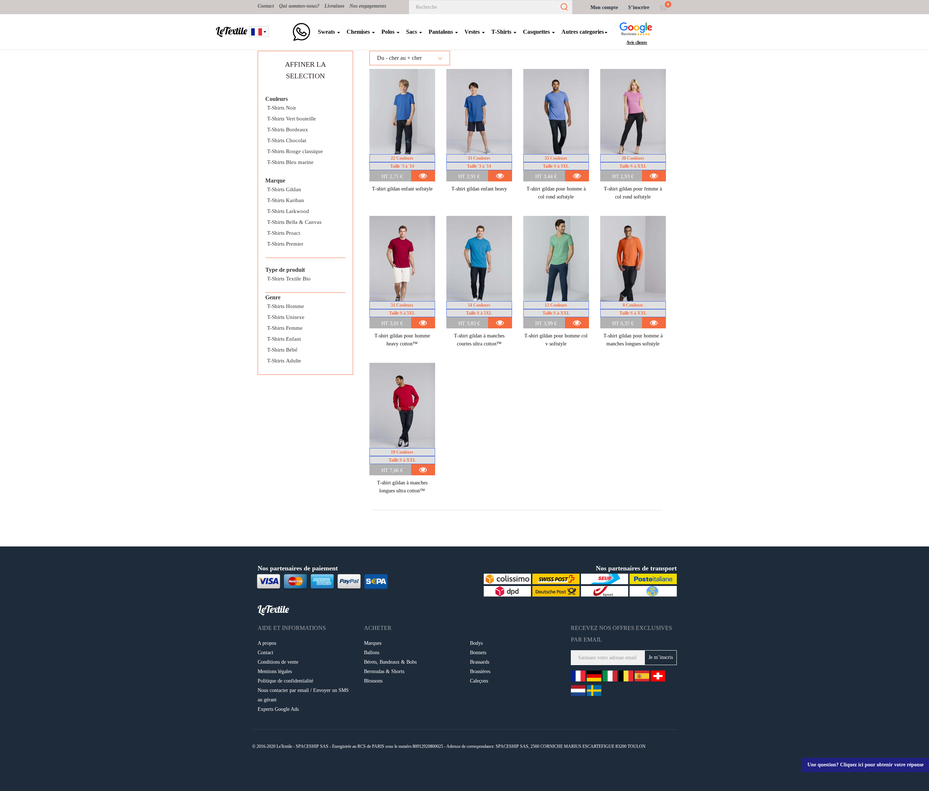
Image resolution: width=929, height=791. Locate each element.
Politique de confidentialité (285, 681)
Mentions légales (275, 671)
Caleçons (479, 681)
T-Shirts (502, 32)
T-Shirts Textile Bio (289, 279)
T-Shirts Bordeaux (287, 129)
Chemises (359, 32)
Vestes (472, 32)
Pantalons (441, 32)
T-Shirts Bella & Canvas (294, 222)
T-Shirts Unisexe (285, 317)
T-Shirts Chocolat (286, 140)
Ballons (371, 652)
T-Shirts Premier (285, 244)
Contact (266, 6)
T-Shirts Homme (285, 306)
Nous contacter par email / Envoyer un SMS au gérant (303, 695)
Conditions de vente (278, 662)
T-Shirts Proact (283, 233)
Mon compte (604, 7)
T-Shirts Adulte (284, 361)
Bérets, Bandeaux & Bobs (390, 662)
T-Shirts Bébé (282, 350)
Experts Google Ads (278, 709)
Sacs (412, 32)
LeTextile (231, 30)
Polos (388, 32)
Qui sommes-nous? (299, 6)
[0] (662, 7)
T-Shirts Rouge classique (295, 151)
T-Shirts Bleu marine (290, 162)
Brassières (480, 671)
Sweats (327, 32)
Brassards (479, 662)
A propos (267, 643)
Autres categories (582, 32)
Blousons (373, 681)
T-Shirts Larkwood (288, 211)
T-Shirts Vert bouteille (291, 119)
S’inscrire (638, 7)
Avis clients (636, 42)
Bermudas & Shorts (384, 671)
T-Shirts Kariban (285, 200)
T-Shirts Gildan (284, 189)
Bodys (476, 643)
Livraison (334, 6)
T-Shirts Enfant (284, 339)
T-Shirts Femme (285, 328)
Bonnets (478, 652)
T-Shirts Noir (281, 108)
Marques (372, 643)
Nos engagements (367, 6)
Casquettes (537, 32)
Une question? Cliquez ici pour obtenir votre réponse (865, 764)
